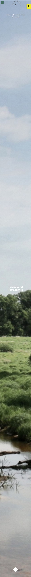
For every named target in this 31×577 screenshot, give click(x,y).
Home (8, 15)
